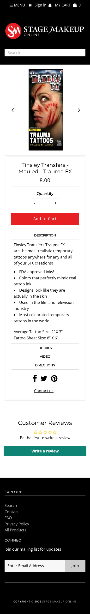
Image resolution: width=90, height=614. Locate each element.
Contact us (44, 390)
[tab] (45, 235)
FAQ (8, 517)
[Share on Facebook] (35, 379)
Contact (12, 511)
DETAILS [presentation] (45, 348)
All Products (15, 530)
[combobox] (45, 52)
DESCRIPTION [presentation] (45, 235)
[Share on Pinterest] (54, 379)
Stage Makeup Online (59, 601)
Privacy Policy (17, 524)
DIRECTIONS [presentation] (45, 365)
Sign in (41, 5)
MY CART (68, 5)
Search (11, 505)
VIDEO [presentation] (45, 356)
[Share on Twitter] (44, 379)
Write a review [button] (45, 451)
